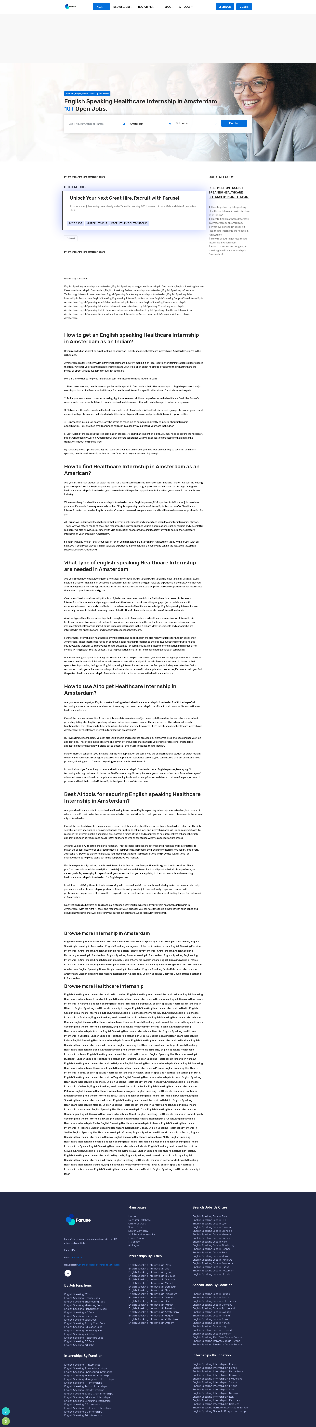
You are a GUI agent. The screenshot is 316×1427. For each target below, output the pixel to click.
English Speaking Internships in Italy (213, 1396)
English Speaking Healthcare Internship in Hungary (163, 1022)
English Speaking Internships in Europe (215, 1364)
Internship (70, 176)
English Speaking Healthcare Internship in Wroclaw (102, 1132)
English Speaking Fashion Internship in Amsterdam (133, 290)
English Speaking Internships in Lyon (149, 1272)
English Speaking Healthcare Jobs (83, 1337)
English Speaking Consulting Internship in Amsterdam (110, 969)
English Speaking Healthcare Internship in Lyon (154, 994)
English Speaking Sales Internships (84, 1390)
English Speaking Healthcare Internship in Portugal (146, 1045)
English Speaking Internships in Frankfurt (151, 1308)
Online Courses (137, 1223)
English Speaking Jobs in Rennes (211, 1248)
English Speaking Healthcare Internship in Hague (103, 1008)
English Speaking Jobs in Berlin (210, 1252)
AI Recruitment (96, 223)
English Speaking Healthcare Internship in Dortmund (167, 1091)
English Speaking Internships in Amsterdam (153, 1312)
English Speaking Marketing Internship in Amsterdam (136, 294)
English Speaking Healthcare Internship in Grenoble (121, 1017)
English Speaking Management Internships (89, 1379)
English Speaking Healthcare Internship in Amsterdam (110, 973)
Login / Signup (136, 1238)
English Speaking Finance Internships (85, 1368)
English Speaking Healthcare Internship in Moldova (160, 1040)
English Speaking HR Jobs (79, 1312)
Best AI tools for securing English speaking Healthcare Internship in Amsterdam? (228, 250)
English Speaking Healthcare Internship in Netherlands (145, 1160)
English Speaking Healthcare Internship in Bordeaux (121, 1003)
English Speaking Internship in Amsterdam (87, 286)
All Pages (133, 1245)
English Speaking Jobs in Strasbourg (213, 1245)
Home (132, 1216)
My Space (134, 1241)
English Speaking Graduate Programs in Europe (220, 1411)
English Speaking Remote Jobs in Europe (216, 1340)
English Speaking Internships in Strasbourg (152, 1293)
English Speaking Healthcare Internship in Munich (122, 1169)
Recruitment (147, 6)
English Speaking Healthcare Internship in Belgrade (94, 1063)
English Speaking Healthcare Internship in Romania (103, 1022)
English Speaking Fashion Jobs (81, 1316)
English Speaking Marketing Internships (87, 1375)
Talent (100, 6)
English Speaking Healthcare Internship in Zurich (160, 1132)
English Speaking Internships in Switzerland (217, 1378)
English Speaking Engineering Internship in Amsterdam (123, 298)
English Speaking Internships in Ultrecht (151, 1322)
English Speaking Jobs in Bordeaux (213, 1238)
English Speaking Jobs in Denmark (212, 1330)
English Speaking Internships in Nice (149, 1290)
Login (245, 6)
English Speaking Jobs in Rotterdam (213, 1270)
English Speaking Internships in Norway (215, 1393)
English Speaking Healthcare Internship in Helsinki (142, 1100)
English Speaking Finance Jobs (82, 1298)
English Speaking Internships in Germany (216, 1375)
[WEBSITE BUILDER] (6, 1421)
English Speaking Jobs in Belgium (212, 1333)
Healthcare (98, 176)
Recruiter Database (139, 1220)
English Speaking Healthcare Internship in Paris (131, 1164)
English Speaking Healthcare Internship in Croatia (120, 1036)
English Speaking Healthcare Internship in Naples (115, 1072)
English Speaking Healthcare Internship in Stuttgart (94, 1095)
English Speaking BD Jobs (79, 1341)
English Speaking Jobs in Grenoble (212, 1230)
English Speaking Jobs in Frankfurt (212, 1259)
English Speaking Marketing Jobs (83, 1305)
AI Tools (185, 6)
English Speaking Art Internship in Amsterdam (162, 941)
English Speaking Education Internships (87, 1397)
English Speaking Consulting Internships (87, 1400)
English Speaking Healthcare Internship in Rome (165, 1114)
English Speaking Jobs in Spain (210, 1319)
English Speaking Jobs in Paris (210, 1216)
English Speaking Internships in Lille (148, 1268)
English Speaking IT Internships (82, 1364)
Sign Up (226, 6)
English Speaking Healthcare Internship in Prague (135, 1068)
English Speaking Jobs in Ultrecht (212, 1274)
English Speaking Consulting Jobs (83, 1330)
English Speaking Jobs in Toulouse (212, 1227)
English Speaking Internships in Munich (150, 1304)
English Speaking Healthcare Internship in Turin (172, 1072)
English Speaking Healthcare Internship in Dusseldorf (157, 1095)
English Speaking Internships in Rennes (151, 1297)
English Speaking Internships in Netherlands (218, 1371)
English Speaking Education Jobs (83, 1326)
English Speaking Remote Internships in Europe (220, 1407)
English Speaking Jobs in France (211, 1297)
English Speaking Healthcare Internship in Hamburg (106, 1059)
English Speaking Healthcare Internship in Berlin (160, 1008)
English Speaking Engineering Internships (88, 1371)
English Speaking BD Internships (83, 1411)
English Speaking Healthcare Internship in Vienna (153, 1063)
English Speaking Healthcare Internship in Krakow (135, 1082)
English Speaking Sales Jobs (80, 1319)
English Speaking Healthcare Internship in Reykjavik (94, 1155)
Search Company (138, 1230)
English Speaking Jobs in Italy (209, 1326)
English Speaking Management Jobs (85, 1308)
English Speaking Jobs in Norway (211, 1322)
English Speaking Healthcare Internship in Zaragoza (105, 1091)
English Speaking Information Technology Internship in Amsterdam (133, 950)
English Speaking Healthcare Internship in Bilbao (119, 1128)
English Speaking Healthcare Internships (87, 1408)
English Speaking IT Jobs (78, 1294)
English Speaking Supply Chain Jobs (84, 1323)
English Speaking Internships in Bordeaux (152, 1286)
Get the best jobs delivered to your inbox (98, 1264)
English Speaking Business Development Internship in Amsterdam (115, 313)
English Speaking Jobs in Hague (211, 1267)
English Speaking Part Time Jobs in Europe (217, 1337)
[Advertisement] (158, 38)
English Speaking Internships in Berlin (149, 1301)
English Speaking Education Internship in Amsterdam (108, 306)
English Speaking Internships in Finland (215, 1385)
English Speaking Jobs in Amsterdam (214, 1263)
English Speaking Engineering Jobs (84, 1301)
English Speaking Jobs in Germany (212, 1304)
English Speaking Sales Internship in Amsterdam (134, 955)
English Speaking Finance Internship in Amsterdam (123, 964)
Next (72, 238)
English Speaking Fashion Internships (85, 1386)
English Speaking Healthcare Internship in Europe (154, 1155)
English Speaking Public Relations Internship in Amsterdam (111, 309)
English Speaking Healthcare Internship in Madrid (130, 1049)
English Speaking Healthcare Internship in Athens (151, 1077)
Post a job (75, 223)
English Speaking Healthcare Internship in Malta (142, 1137)
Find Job (234, 123)
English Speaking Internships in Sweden (215, 1382)
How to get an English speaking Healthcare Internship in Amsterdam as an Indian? (229, 210)
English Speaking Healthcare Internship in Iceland (166, 1151)
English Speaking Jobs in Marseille (212, 1234)
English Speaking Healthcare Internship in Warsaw (167, 1059)
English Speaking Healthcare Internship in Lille (137, 1013)
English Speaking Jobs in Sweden (212, 1312)
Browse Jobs (121, 6)
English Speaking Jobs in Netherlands (214, 1301)
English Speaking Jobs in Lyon (210, 1223)
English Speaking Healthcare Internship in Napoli (108, 1114)
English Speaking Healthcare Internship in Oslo (119, 1109)
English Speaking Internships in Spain (214, 1389)
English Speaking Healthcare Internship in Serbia (141, 1026)
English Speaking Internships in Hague (150, 1315)
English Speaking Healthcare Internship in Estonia (118, 1146)
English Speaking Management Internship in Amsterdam (143, 286)
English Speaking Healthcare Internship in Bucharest (118, 1054)
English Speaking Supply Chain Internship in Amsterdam (126, 960)
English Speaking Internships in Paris (149, 1265)
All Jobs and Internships (141, 1234)
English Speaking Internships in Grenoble (151, 1279)
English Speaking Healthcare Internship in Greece (101, 1040)
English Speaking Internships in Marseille (151, 1283)
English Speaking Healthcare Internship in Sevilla (118, 1086)
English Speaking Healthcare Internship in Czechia (132, 1031)
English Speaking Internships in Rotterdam (153, 1319)
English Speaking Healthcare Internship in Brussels (144, 1118)
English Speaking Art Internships (83, 1415)
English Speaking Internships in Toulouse (151, 1275)
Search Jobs (135, 1227)
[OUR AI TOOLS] (6, 1411)
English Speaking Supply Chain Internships (88, 1393)
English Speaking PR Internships (83, 1404)
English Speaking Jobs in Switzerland (214, 1308)
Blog (167, 6)
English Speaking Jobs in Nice (210, 1241)
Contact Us (76, 1257)
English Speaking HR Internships (83, 1382)
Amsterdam (84, 176)
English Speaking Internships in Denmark (216, 1400)
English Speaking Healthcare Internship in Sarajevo (132, 1105)
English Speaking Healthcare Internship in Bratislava (106, 1151)
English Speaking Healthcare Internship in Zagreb (93, 1077)
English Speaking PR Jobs (79, 1334)
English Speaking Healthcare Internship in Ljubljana (134, 1141)
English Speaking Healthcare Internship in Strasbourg (137, 999)
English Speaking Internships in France (215, 1367)
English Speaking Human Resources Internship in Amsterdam (99, 941)
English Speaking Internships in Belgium (216, 1404)
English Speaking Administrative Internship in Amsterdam (111, 302)
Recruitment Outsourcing (129, 223)
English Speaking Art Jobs (79, 1345)
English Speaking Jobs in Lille (209, 1220)
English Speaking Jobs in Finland (211, 1315)
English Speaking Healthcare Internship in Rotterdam (95, 994)
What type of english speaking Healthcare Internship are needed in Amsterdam (229, 230)
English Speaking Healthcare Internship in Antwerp (130, 1123)
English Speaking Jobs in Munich (211, 1256)
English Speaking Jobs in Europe (211, 1293)
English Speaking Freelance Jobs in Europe (217, 1344)
